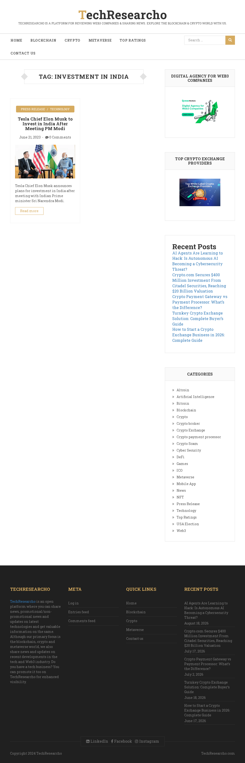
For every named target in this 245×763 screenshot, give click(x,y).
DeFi (180, 457)
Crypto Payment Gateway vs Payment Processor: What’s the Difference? (199, 302)
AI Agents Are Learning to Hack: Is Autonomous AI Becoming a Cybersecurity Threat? (197, 261)
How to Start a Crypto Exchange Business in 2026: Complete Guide (198, 335)
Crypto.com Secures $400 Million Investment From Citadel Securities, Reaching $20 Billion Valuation (199, 283)
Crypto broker (188, 423)
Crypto (72, 40)
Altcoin (183, 390)
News (181, 490)
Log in (73, 603)
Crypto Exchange (191, 430)
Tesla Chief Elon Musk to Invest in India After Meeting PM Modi (45, 123)
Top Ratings (133, 40)
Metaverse (100, 40)
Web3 (181, 530)
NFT (180, 497)
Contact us (23, 53)
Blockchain (43, 40)
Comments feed (81, 621)
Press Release (33, 109)
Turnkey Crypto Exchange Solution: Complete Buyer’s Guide (197, 318)
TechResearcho (23, 601)
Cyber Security (189, 450)
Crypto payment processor (199, 437)
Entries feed (78, 612)
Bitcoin (183, 403)
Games (182, 463)
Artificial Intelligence (195, 396)
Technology (60, 109)
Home (16, 40)
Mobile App (186, 483)
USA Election (188, 524)
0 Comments (60, 137)
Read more (29, 211)
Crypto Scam (187, 443)
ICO (180, 470)
